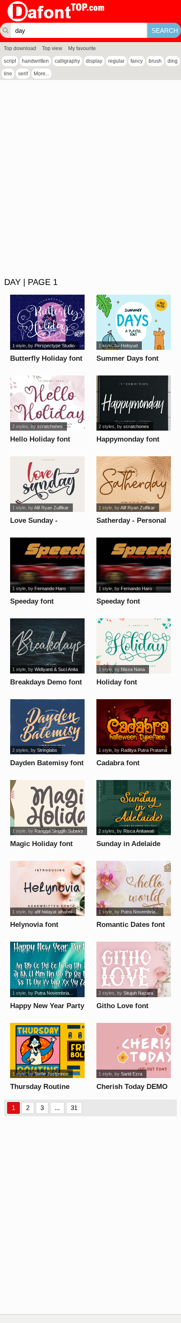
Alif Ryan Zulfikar (51, 507)
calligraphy (67, 61)
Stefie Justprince (52, 1073)
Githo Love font (122, 1006)
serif (23, 74)
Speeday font (32, 601)
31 (74, 1107)
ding (173, 61)
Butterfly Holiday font (46, 358)
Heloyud (129, 345)
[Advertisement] (90, 178)
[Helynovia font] (47, 888)
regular (116, 61)
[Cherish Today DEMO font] (133, 1050)
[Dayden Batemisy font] (47, 726)
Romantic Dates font (130, 925)
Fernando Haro (50, 588)
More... (41, 74)
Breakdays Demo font (46, 682)
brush (155, 61)
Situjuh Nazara (138, 993)
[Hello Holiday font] (47, 403)
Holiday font (116, 682)
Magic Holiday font (41, 844)
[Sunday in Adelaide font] (133, 807)
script (10, 61)
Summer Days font (127, 358)
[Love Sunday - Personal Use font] (47, 483)
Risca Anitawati (138, 830)
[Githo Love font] (133, 969)
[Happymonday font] (133, 403)
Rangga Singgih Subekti (59, 830)
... (57, 1107)
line (8, 74)
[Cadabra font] (133, 726)
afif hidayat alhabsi (53, 911)
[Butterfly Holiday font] (47, 322)
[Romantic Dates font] (133, 888)
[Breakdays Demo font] (47, 645)
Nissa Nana (133, 669)
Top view (52, 48)
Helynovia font (34, 925)
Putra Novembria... (140, 911)
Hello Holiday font (40, 439)
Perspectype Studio (55, 345)
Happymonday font (128, 439)
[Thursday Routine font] (47, 1050)
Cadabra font (118, 763)
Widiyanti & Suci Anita (56, 669)
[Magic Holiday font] (47, 807)
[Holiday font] (133, 645)
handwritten (35, 61)
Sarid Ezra (131, 1073)
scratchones (50, 426)
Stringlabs (47, 750)
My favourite (82, 48)
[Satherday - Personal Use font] (133, 483)
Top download (20, 48)
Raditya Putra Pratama (144, 750)
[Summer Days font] (133, 322)
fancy (136, 61)
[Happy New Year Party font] (47, 969)
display (94, 61)
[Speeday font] (47, 565)
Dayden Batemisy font (47, 763)
